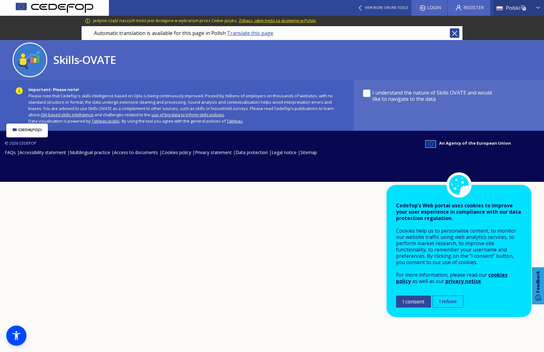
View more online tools (386, 7)
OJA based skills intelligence (67, 115)
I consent (413, 301)
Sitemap (308, 152)
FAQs (10, 152)
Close (454, 33)
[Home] (54, 8)
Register (473, 7)
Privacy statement (213, 152)
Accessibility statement (43, 152)
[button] (16, 336)
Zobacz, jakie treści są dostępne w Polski (277, 20)
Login (434, 7)
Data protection (251, 152)
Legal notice (284, 152)
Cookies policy (176, 152)
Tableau (234, 121)
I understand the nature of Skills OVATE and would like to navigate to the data (432, 95)
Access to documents (136, 152)
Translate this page (250, 33)
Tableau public (106, 121)
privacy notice (463, 281)
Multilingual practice (90, 152)
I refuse (448, 301)
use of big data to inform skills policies (187, 115)
